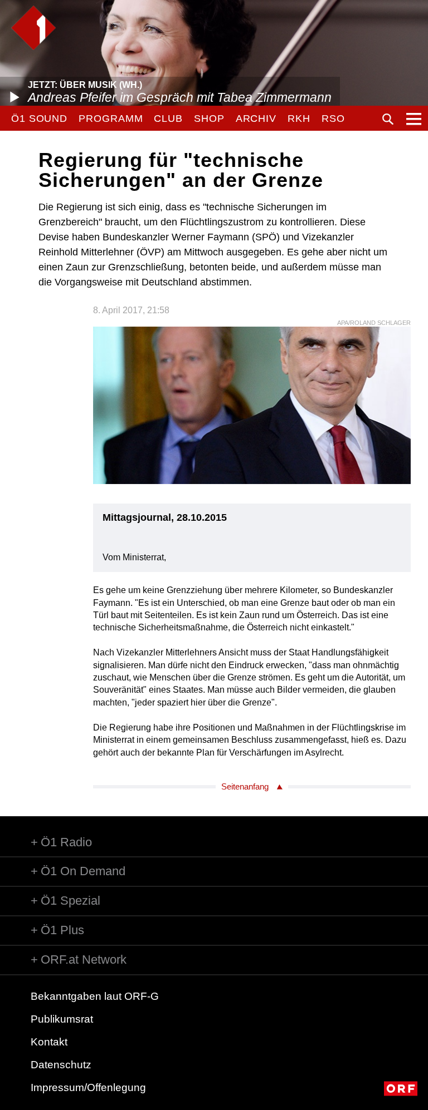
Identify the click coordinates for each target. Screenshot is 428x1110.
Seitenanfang (245, 786)
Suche (387, 119)
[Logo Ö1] (33, 28)
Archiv (256, 118)
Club (168, 118)
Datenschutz (61, 1064)
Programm (111, 118)
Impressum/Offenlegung (88, 1087)
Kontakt (49, 1042)
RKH (299, 118)
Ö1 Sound (39, 118)
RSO (333, 118)
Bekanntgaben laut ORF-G (95, 996)
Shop (209, 118)
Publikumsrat (62, 1019)
